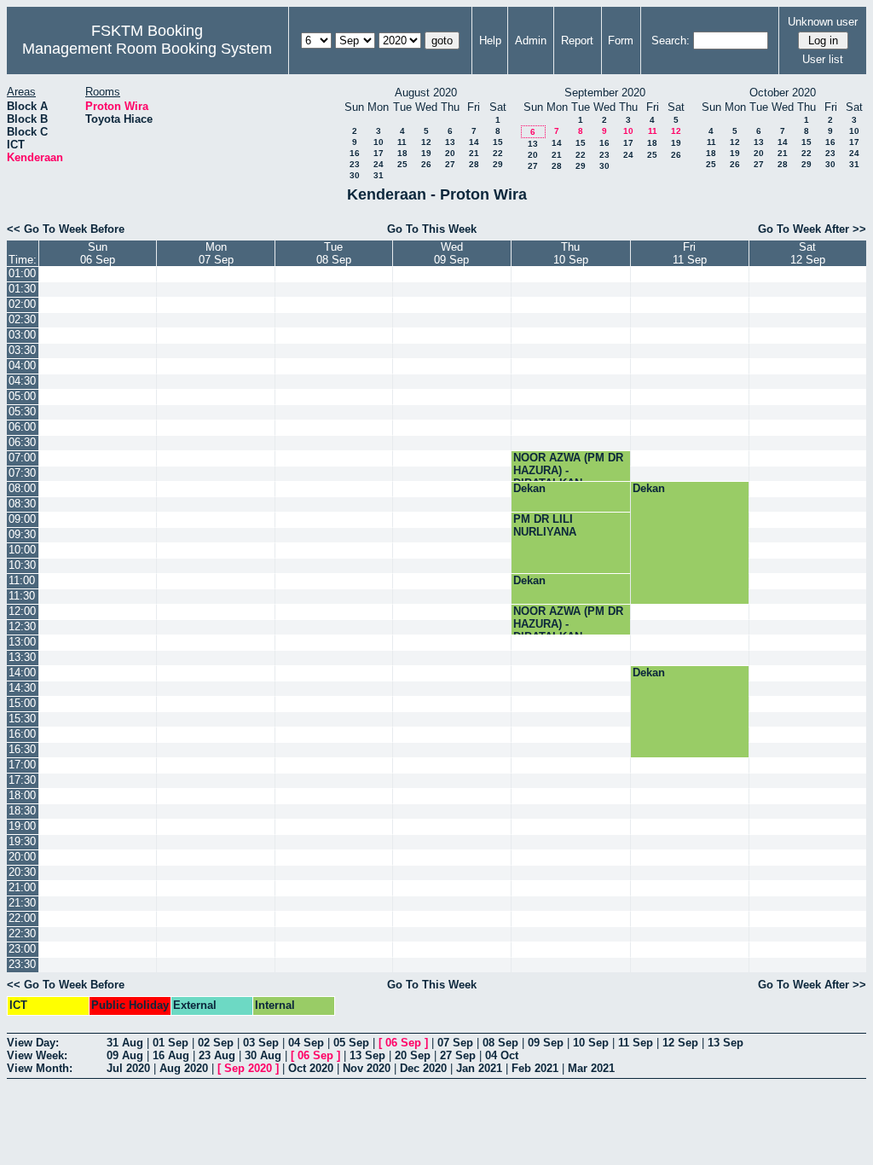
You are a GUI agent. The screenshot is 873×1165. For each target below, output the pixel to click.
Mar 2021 (591, 1068)
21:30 (22, 902)
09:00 (22, 519)
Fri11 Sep (690, 253)
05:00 (22, 396)
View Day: (33, 1042)
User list (822, 59)
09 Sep (546, 1042)
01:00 (22, 273)
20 (450, 153)
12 (426, 142)
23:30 (22, 964)
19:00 (22, 826)
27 (450, 164)
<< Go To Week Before (65, 229)
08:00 (22, 488)
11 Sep (635, 1042)
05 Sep (351, 1042)
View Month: (39, 1068)
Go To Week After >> (812, 229)
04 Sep (306, 1042)
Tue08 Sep (333, 253)
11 (402, 142)
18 (402, 153)
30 (355, 175)
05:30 (22, 411)
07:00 (22, 457)
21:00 (22, 887)
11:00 (22, 580)
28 (474, 164)
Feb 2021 (535, 1068)
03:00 (22, 334)
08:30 (22, 503)
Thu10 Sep (570, 253)
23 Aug (217, 1055)
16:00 (22, 733)
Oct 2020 (310, 1068)
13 (450, 142)
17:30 (22, 780)
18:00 (22, 795)
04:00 (22, 365)
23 (355, 164)
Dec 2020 (423, 1068)
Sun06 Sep (97, 253)
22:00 (22, 918)
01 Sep (170, 1042)
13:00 (22, 641)
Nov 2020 (366, 1068)
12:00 (22, 611)
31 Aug (125, 1042)
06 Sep (403, 1042)
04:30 (22, 380)
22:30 (22, 933)
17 (378, 153)
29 (498, 164)
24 (378, 164)
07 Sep (455, 1042)
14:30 (22, 687)
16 (355, 153)
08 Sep (500, 1042)
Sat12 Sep (807, 253)
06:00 (22, 426)
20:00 (22, 856)
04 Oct (501, 1055)
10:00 (22, 549)
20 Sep (413, 1055)
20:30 (22, 872)
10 (378, 142)
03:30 (22, 350)
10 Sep (591, 1042)
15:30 (22, 718)
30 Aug (263, 1055)
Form (620, 40)
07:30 (22, 473)
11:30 (22, 595)
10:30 (22, 565)
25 (402, 164)
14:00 (22, 672)
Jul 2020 (128, 1068)
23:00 (22, 948)
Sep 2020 (248, 1068)
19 (426, 153)
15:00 (22, 703)
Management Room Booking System (147, 48)
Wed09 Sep (451, 253)
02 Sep (216, 1042)
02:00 (22, 304)
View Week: (37, 1055)
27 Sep (458, 1055)
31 (378, 175)
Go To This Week (432, 229)
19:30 (22, 841)
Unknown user (823, 21)
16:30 (22, 749)
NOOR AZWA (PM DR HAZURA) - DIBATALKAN (568, 470)
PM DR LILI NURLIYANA (544, 525)
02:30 (22, 319)
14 (474, 142)
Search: (670, 40)
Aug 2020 (183, 1068)
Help (490, 40)
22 (498, 153)
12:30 (22, 626)
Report (577, 40)
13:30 (22, 657)
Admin (530, 40)
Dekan (529, 488)
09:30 (22, 534)
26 (426, 164)
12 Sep (680, 1042)
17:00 (22, 764)
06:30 (22, 442)
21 (474, 153)
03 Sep (261, 1042)
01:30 (22, 288)
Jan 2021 (479, 1068)
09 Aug (125, 1055)
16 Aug (171, 1055)
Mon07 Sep (216, 253)
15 (498, 142)
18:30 (22, 810)
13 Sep (725, 1042)
